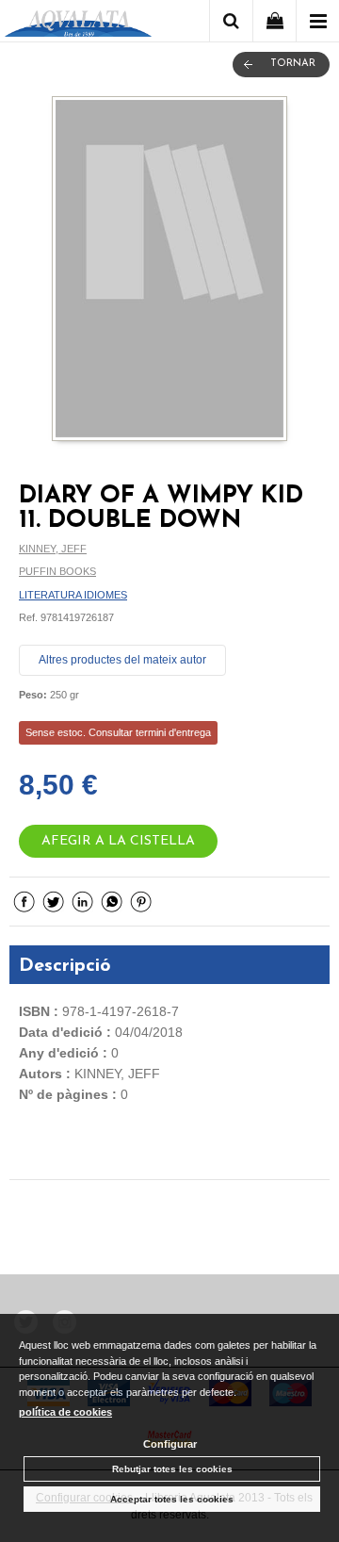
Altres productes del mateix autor (122, 659)
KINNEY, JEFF (53, 548)
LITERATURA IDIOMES (73, 594)
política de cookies (65, 1412)
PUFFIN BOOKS (57, 571)
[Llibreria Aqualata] (78, 24)
